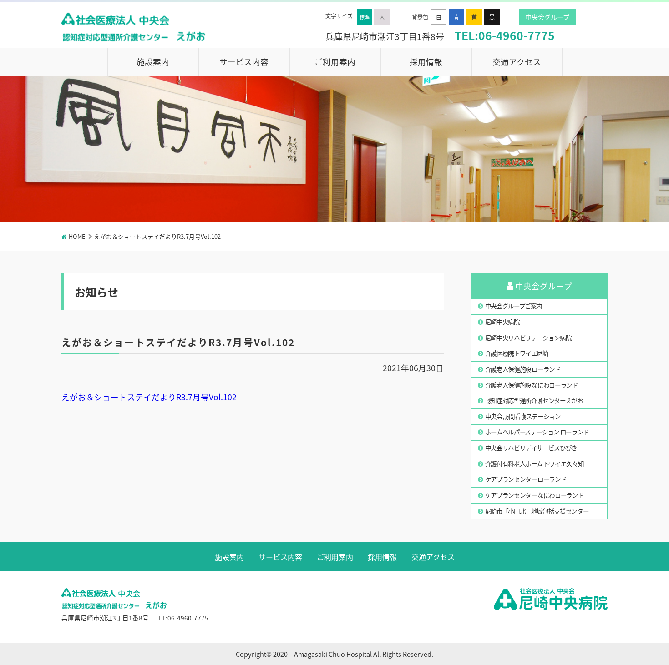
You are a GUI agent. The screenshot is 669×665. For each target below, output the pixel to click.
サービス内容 (244, 61)
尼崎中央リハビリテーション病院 (528, 337)
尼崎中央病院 (502, 321)
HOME (77, 236)
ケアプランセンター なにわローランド (534, 494)
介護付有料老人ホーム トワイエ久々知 (534, 463)
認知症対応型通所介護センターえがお (534, 400)
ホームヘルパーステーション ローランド (537, 431)
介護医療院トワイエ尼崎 (516, 353)
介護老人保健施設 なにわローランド (531, 384)
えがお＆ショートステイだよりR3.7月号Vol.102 (149, 397)
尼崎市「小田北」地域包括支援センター (537, 510)
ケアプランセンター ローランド (526, 479)
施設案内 (153, 61)
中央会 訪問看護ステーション (523, 416)
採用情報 (426, 61)
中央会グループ (547, 16)
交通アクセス (516, 61)
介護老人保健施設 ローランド (523, 368)
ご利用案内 (334, 61)
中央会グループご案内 (513, 305)
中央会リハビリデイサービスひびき (531, 447)
